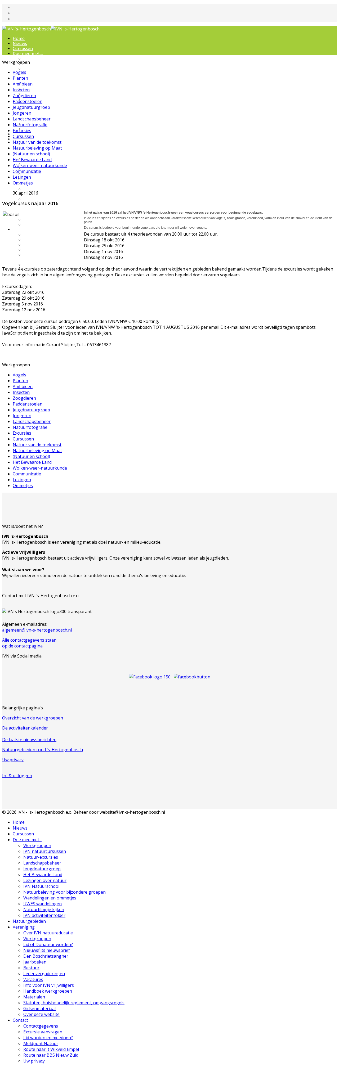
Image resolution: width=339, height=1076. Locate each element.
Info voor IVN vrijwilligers (49, 189)
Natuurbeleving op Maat (37, 148)
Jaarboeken (34, 962)
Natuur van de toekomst (37, 142)
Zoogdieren (24, 95)
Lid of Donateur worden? (48, 944)
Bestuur (31, 174)
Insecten (21, 90)
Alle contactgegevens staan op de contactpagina (29, 643)
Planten (20, 78)
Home (19, 38)
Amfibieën (23, 84)
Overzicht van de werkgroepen (32, 718)
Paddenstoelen (27, 101)
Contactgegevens (40, 234)
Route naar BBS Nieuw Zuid (50, 1055)
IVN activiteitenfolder (45, 129)
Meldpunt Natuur (41, 249)
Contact (21, 229)
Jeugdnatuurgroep (42, 78)
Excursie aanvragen (43, 239)
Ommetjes (23, 183)
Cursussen (23, 48)
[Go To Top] (2, 1071)
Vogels (19, 72)
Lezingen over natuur (45, 88)
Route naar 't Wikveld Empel (51, 1049)
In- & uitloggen (17, 775)
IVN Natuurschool (41, 93)
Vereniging (24, 927)
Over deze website (42, 224)
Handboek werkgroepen (48, 194)
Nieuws (20, 43)
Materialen (34, 199)
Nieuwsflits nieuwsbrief (46, 950)
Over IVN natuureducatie (48, 933)
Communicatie (27, 171)
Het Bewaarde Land (43, 83)
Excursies (22, 130)
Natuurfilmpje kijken (43, 909)
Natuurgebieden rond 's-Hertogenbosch (42, 750)
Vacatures (33, 184)
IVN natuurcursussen (44, 63)
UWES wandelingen (42, 904)
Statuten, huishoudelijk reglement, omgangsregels (73, 1003)
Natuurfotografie (30, 125)
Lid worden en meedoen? (48, 244)
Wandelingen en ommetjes (39, 111)
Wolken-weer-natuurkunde (40, 165)
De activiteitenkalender (25, 728)
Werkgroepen (37, 58)
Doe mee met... (28, 53)
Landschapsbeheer (42, 73)
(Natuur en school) (31, 154)
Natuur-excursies (41, 68)
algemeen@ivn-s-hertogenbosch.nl (37, 630)
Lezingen (22, 177)
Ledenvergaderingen (44, 179)
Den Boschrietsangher (45, 956)
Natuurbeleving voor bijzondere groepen (44, 101)
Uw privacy (13, 760)
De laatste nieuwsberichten (29, 739)
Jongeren (22, 113)
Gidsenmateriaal (39, 219)
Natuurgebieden (29, 921)
